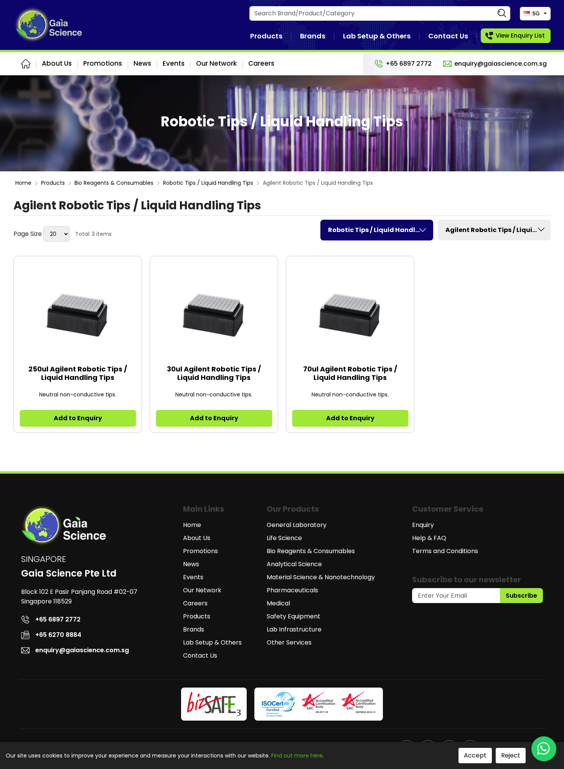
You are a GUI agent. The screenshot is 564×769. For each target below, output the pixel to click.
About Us (57, 63)
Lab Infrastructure (294, 629)
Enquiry (423, 524)
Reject (510, 755)
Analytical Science (294, 564)
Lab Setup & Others (377, 36)
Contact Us (448, 36)
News (142, 63)
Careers (261, 63)
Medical (278, 603)
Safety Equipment (293, 616)
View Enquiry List (520, 35)
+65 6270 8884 (58, 634)
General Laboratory (297, 524)
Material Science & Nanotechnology (321, 577)
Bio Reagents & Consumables (113, 183)
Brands (312, 36)
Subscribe (521, 595)
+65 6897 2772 (409, 63)
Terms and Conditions (445, 551)
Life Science (284, 538)
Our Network (216, 63)
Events (174, 63)
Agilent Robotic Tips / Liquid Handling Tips (498, 229)
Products (266, 36)
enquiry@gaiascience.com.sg (500, 63)
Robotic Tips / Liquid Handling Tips (208, 183)
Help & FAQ (429, 538)
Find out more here (297, 755)
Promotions (102, 63)
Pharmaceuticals (292, 590)
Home (23, 183)
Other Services (289, 642)
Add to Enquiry (78, 418)
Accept (475, 755)
